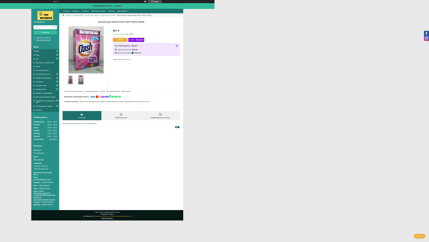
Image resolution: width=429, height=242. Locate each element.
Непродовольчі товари (44, 106)
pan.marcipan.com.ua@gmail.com (43, 179)
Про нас (112, 11)
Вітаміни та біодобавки (44, 93)
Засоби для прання (92, 15)
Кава (37, 55)
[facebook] (176, 127)
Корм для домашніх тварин (46, 97)
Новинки (39, 110)
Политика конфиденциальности (121, 216)
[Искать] (54, 27)
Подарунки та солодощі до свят (45, 101)
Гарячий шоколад (42, 70)
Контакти (85, 11)
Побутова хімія (41, 85)
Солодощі (39, 82)
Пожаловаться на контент (102, 216)
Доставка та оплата (99, 11)
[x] (178, 127)
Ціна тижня (122, 11)
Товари (36, 51)
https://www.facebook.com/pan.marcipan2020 (50, 199)
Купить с (132, 40)
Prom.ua (117, 212)
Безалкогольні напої (43, 74)
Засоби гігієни (41, 89)
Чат (421, 236)
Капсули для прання (108, 15)
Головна (66, 11)
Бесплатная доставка (74, 91)
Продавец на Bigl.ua (107, 214)
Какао (38, 66)
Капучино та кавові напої (45, 63)
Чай (37, 59)
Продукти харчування (44, 78)
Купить (120, 40)
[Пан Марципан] (45, 15)
